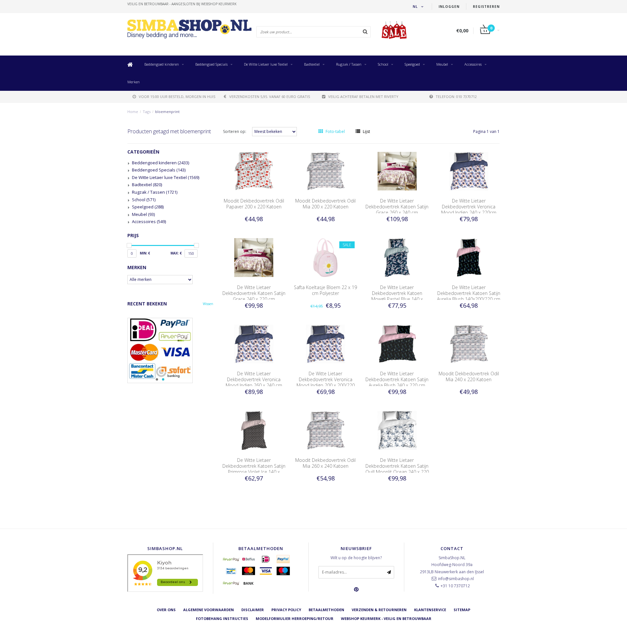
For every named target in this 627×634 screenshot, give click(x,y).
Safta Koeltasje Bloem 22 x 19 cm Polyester (325, 290)
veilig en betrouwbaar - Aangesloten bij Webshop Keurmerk (181, 4)
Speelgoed (412, 64)
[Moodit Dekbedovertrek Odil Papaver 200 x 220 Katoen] (254, 170)
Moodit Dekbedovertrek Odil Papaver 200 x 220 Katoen (254, 204)
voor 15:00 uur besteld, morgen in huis (177, 96)
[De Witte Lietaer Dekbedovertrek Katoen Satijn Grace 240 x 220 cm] (254, 257)
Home (132, 111)
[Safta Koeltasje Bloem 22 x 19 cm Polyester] (325, 257)
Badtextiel (312, 64)
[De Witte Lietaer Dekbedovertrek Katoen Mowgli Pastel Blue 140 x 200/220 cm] (397, 257)
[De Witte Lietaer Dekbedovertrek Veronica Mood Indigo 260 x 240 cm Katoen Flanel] (254, 343)
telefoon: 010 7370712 (456, 96)
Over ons (166, 609)
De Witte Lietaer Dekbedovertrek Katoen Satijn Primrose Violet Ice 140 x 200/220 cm (253, 469)
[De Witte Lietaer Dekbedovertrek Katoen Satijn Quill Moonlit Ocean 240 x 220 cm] (397, 430)
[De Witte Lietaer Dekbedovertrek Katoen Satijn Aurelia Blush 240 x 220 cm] (397, 343)
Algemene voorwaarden (208, 609)
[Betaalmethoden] (231, 559)
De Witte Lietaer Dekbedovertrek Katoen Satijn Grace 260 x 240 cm (396, 207)
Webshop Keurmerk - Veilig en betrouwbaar (386, 618)
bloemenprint (167, 111)
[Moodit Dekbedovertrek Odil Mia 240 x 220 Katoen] (469, 343)
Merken (133, 81)
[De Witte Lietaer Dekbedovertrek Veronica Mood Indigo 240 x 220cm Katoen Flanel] (469, 170)
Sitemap (462, 609)
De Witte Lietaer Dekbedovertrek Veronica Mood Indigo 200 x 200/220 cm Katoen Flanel (326, 382)
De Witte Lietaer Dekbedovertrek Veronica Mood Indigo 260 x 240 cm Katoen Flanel (254, 382)
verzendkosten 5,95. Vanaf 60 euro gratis (269, 96)
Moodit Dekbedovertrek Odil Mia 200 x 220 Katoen (325, 204)
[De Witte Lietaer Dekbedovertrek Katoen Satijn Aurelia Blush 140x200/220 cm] (469, 257)
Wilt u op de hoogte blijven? (356, 558)
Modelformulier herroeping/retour (294, 618)
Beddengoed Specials (211, 64)
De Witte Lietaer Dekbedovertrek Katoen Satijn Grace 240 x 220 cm (253, 293)
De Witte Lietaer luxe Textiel (266, 64)
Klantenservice (430, 609)
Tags (147, 111)
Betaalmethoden (326, 609)
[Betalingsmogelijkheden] (170, 350)
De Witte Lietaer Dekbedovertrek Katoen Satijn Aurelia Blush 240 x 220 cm (396, 379)
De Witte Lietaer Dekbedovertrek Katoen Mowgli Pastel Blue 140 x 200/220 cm (397, 296)
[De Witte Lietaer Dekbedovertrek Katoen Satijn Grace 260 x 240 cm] (397, 170)
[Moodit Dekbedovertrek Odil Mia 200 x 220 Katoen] (325, 170)
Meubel (442, 64)
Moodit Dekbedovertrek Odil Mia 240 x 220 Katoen (469, 376)
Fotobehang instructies (222, 618)
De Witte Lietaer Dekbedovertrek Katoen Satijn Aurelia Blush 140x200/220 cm (468, 293)
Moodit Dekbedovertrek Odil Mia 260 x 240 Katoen (325, 463)
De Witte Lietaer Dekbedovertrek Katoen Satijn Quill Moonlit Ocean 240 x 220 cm (397, 469)
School (383, 64)
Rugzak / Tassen (349, 64)
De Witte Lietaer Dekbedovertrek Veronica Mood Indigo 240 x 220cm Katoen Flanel (468, 209)
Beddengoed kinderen (161, 64)
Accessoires (473, 64)
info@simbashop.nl (456, 578)
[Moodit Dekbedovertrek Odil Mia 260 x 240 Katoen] (325, 430)
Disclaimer (252, 609)
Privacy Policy (286, 609)
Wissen (208, 303)
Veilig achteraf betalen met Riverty (363, 96)
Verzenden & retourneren (379, 609)
